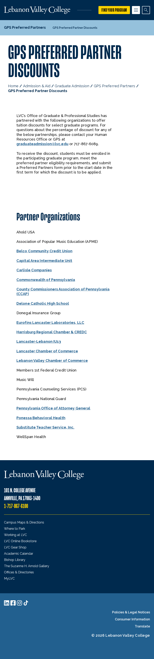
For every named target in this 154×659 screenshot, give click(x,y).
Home (13, 86)
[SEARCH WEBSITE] (146, 10)
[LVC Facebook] (13, 603)
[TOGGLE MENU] (136, 10)
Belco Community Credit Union (44, 251)
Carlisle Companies (34, 270)
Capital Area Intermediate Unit (44, 261)
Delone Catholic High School (42, 303)
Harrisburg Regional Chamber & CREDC (51, 332)
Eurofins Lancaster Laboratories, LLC (50, 322)
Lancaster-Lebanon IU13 (38, 341)
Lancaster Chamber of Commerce (47, 351)
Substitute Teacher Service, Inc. (45, 427)
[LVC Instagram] (19, 603)
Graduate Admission (72, 86)
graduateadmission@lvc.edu (42, 144)
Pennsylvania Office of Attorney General (53, 408)
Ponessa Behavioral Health (40, 418)
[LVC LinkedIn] (6, 603)
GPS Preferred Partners (114, 86)
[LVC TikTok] (25, 603)
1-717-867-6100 (16, 506)
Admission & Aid (37, 86)
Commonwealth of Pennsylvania (45, 280)
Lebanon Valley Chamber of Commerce (52, 360)
